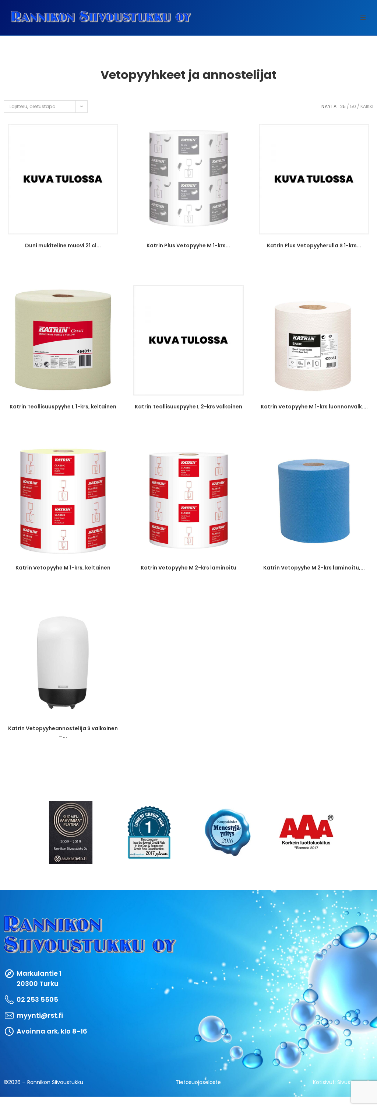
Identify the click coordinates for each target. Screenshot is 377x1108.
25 (343, 106)
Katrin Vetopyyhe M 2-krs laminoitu (188, 567)
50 (353, 106)
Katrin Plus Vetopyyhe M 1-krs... (188, 245)
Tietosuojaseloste (198, 1082)
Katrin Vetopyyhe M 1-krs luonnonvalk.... (314, 406)
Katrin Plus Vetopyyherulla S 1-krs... (314, 245)
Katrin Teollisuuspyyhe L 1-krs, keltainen (63, 406)
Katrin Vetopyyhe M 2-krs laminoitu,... (314, 567)
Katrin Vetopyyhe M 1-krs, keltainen (62, 567)
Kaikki (366, 106)
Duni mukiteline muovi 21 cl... (63, 245)
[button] (363, 17)
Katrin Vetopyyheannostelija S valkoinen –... (63, 732)
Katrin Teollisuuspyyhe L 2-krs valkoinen (188, 406)
